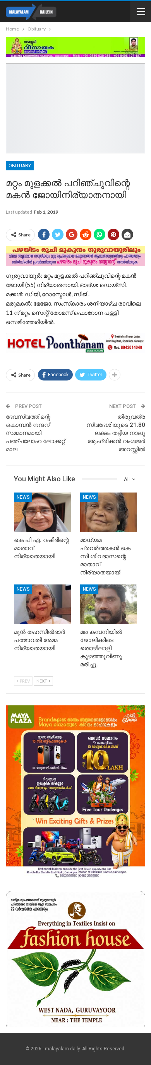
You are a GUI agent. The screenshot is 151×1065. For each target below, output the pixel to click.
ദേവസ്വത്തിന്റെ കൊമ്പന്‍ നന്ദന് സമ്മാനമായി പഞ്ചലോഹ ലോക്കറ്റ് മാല (35, 433)
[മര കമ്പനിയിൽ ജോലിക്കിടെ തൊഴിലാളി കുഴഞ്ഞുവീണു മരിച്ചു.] (108, 604)
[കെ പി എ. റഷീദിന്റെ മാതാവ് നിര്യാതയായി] (42, 512)
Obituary (20, 165)
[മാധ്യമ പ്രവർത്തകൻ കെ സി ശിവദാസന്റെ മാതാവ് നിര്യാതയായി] (108, 512)
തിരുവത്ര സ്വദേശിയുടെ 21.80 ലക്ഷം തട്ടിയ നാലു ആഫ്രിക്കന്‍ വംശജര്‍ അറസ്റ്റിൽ (115, 433)
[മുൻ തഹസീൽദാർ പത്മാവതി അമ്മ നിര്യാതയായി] (42, 604)
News (23, 497)
